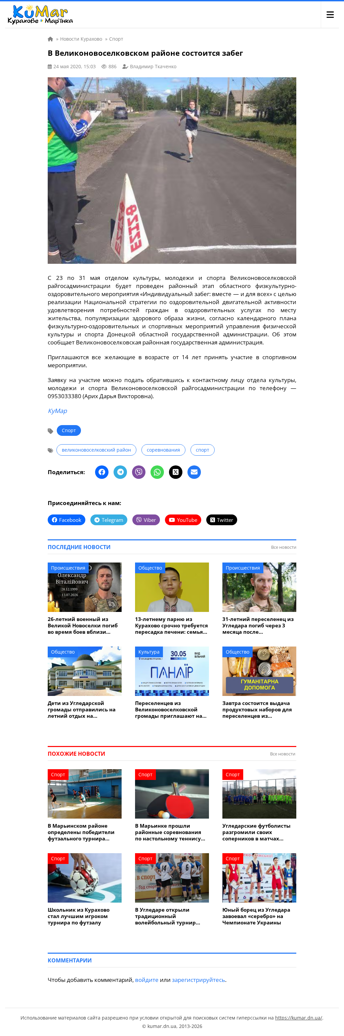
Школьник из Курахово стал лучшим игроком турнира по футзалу (79, 916)
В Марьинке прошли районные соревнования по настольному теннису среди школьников (168, 832)
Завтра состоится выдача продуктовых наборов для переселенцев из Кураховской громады (257, 709)
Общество (150, 568)
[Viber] (138, 472)
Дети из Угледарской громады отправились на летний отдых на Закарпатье (82, 709)
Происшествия (68, 568)
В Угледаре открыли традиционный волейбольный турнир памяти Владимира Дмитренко (165, 916)
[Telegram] (120, 472)
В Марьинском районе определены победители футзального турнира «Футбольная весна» (81, 832)
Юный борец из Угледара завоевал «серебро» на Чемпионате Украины (256, 916)
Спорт (69, 430)
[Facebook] (102, 472)
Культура (149, 652)
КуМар (57, 411)
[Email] (194, 472)
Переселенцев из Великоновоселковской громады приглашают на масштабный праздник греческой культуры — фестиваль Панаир (168, 709)
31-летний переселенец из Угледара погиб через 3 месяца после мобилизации (258, 625)
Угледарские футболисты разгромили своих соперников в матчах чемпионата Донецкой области (256, 832)
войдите (147, 980)
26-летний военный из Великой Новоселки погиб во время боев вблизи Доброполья (83, 625)
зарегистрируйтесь (198, 980)
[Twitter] (175, 472)
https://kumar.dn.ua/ (298, 1017)
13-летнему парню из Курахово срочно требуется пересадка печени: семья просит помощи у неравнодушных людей (171, 625)
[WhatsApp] (157, 472)
